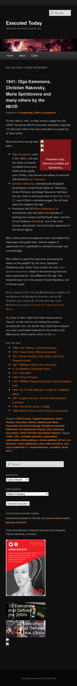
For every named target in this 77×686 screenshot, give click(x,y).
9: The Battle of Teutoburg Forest (31, 369)
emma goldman (48, 440)
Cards (34, 55)
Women (56, 433)
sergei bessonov (39, 447)
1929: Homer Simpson (25, 377)
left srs (62, 440)
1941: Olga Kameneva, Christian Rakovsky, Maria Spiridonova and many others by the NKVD (28, 93)
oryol (9, 447)
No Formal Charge (30, 425)
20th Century (24, 418)
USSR (23, 433)
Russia (42, 429)
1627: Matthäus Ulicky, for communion (34, 364)
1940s (9, 436)
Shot (49, 429)
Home (10, 55)
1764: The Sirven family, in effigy (31, 406)
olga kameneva (54, 443)
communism (50, 436)
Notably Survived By (53, 425)
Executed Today (24, 22)
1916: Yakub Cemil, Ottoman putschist (34, 352)
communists (13, 440)
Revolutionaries (28, 429)
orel (66, 443)
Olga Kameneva (21, 154)
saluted (36, 221)
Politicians (12, 429)
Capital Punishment (43, 418)
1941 (17, 436)
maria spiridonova (28, 443)
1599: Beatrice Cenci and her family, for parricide (40, 410)
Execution (21, 422)
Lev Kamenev (37, 179)
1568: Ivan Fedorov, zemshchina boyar (34, 348)
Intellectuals (44, 422)
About (22, 55)
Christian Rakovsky (23, 183)
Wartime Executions (39, 433)
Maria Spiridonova (44, 208)
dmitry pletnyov (30, 440)
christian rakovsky (31, 436)
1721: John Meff (21, 373)
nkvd (42, 443)
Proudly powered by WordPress (38, 678)
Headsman (49, 112)
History (32, 422)
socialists (55, 447)
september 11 (20, 447)
